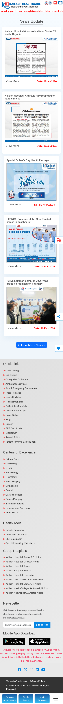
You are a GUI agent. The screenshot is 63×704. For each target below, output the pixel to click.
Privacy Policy (37, 681)
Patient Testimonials (16, 406)
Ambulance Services (16, 383)
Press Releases (13, 392)
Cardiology (11, 463)
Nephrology (12, 472)
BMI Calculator (14, 538)
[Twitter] (26, 669)
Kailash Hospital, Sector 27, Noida (23, 557)
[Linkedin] (37, 669)
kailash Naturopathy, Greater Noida (24, 592)
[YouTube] (43, 669)
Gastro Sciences (14, 494)
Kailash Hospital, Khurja (18, 570)
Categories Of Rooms (17, 379)
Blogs (9, 419)
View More (13, 81)
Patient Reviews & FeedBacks (21, 441)
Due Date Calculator (16, 534)
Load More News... (33, 344)
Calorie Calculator (15, 529)
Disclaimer (11, 432)
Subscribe (42, 624)
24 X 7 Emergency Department (22, 388)
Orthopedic (12, 485)
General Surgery (14, 499)
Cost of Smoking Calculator (20, 543)
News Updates (13, 397)
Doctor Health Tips (16, 410)
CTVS (9, 467)
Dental (9, 490)
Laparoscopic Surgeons (18, 507)
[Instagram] (31, 669)
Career (9, 423)
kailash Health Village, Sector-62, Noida (27, 588)
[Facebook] (19, 669)
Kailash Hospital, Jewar (18, 565)
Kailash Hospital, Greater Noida (22, 561)
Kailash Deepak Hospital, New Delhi (24, 579)
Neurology (11, 476)
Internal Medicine (15, 503)
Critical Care (12, 458)
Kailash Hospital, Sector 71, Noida (23, 583)
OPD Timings (13, 370)
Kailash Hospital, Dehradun (20, 574)
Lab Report (11, 374)
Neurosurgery (13, 481)
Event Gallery (13, 414)
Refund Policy (13, 437)
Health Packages (14, 401)
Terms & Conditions (16, 681)
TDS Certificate (14, 428)
